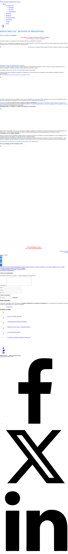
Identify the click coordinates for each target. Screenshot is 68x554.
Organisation (11, 7)
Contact (7, 23)
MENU (4, 4)
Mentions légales (3, 355)
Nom (1, 287)
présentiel (63, 266)
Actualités (8, 21)
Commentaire (3, 285)
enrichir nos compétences (40, 266)
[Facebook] (34, 257)
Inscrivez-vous (3, 306)
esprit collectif (49, 266)
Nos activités (8, 13)
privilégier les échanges (5, 268)
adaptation (27, 266)
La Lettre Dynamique (10, 17)
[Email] (34, 263)
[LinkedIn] (34, 261)
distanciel (32, 266)
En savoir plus (9, 306)
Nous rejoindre (9, 19)
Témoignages (8, 15)
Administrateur (13, 35)
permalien (23, 268)
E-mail (2, 290)
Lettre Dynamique (17, 266)
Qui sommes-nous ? (10, 5)
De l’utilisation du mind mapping (7, 270)
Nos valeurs (10, 9)
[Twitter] (34, 259)
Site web (2, 292)
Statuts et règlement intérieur (15, 355)
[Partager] (34, 265)
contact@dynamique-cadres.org (6, 345)
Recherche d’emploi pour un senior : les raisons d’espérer (12, 269)
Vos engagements (12, 11)
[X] (35, 489)
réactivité (12, 268)
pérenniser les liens (56, 266)
